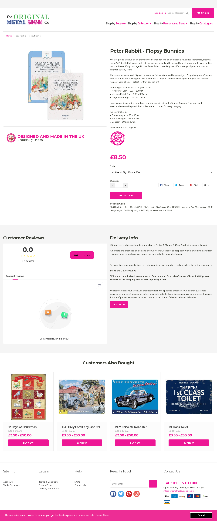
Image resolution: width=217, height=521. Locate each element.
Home (9, 36)
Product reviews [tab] (15, 276)
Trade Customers (11, 485)
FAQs (77, 481)
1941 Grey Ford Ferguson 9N (81, 427)
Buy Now (28, 443)
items (204, 13)
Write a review (82, 255)
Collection (139, 23)
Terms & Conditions (48, 481)
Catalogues (201, 23)
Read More (119, 304)
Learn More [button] (102, 515)
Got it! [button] (201, 515)
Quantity (114, 180)
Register (179, 12)
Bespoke (115, 23)
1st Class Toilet (178, 427)
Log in (171, 12)
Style (112, 166)
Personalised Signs (169, 23)
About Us (8, 481)
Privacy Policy (45, 485)
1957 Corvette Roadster (131, 427)
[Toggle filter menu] (99, 285)
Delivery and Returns (49, 488)
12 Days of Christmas (22, 427)
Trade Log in (159, 12)
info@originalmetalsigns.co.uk (178, 490)
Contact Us (80, 485)
